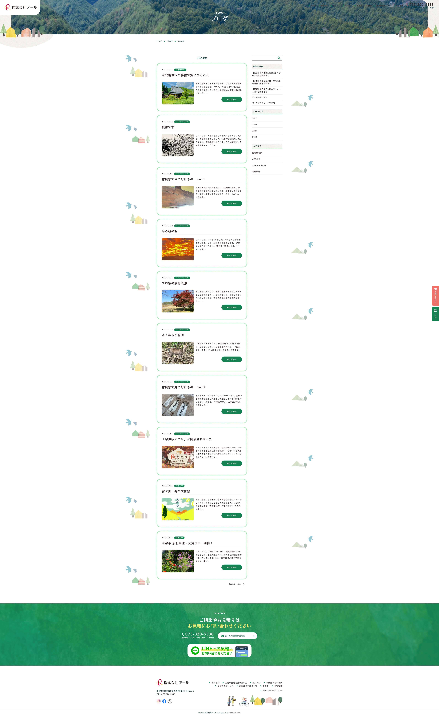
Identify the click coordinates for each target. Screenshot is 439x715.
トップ (159, 41)
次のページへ (236, 584)
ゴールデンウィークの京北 (263, 102)
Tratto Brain (234, 713)
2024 (254, 130)
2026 (254, 118)
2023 (254, 137)
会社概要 (399, 6)
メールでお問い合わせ (235, 635)
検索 (279, 58)
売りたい (336, 6)
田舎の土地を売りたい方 (236, 682)
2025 (254, 124)
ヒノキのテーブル (259, 97)
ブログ (170, 41)
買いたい (348, 6)
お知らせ (256, 159)
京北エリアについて (248, 685)
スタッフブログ (259, 165)
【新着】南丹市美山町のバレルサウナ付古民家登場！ (266, 74)
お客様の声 (257, 152)
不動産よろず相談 (364, 6)
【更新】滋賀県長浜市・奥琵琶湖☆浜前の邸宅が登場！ (266, 82)
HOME (314, 6)
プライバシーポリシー (272, 690)
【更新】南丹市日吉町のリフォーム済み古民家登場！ (266, 90)
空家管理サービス (384, 6)
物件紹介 (324, 6)
